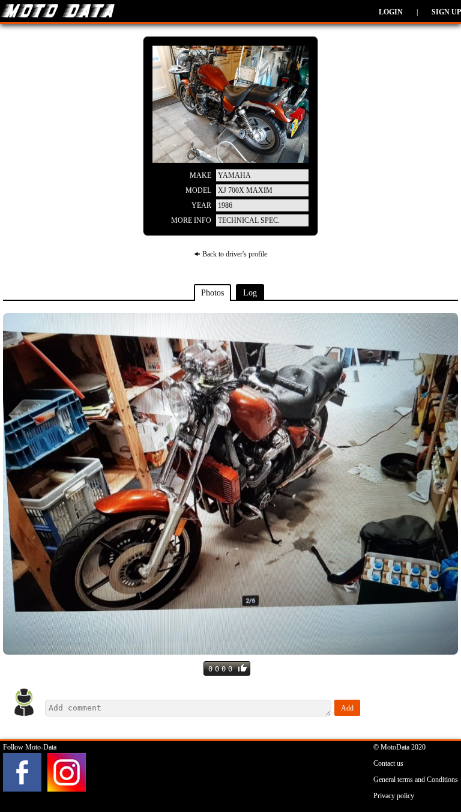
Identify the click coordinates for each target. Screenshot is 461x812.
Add (347, 708)
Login (391, 12)
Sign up (446, 12)
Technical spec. (249, 220)
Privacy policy (393, 796)
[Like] (242, 668)
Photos (212, 292)
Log (250, 292)
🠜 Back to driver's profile (230, 254)
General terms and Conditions (415, 779)
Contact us (388, 763)
